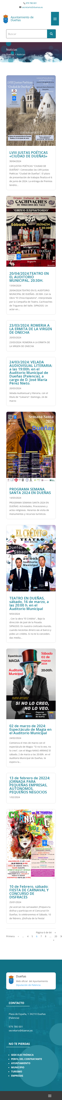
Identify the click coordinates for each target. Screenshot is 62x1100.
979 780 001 (31, 3)
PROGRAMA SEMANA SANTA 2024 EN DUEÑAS (30, 491)
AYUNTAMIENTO (20, 1063)
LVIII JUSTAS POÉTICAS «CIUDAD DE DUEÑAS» (28, 154)
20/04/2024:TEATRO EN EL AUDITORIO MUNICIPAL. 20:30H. (29, 277)
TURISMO (16, 1071)
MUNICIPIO (17, 1067)
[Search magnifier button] (51, 33)
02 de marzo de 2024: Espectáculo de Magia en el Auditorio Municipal (30, 729)
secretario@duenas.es (32, 7)
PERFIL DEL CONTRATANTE (26, 1059)
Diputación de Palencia (28, 985)
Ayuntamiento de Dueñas (22, 18)
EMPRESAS (17, 1075)
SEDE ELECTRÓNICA (22, 1055)
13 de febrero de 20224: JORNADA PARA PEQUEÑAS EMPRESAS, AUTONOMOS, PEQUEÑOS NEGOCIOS (29, 784)
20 (56, 936)
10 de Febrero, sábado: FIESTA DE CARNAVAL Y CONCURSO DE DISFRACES (29, 891)
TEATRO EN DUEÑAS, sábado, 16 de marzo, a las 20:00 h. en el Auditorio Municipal (29, 603)
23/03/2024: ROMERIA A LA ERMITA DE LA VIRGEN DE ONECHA (30, 329)
